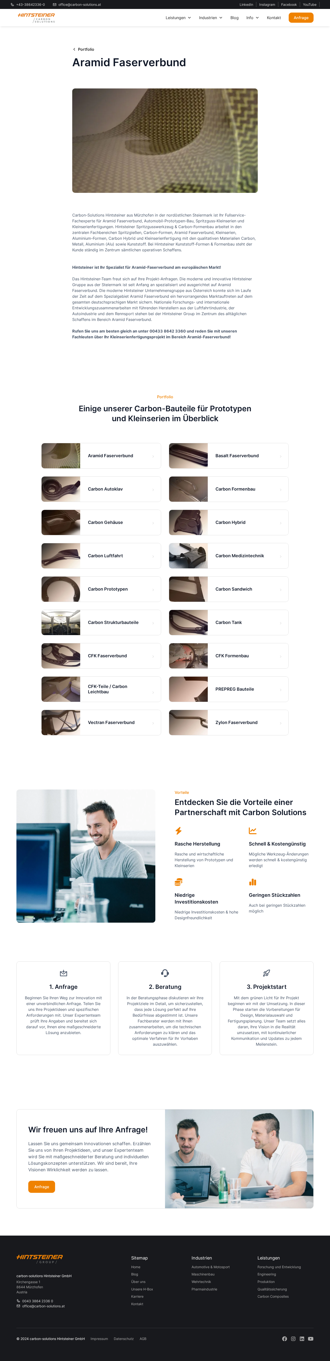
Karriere (137, 1296)
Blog (234, 17)
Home (135, 1267)
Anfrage (301, 17)
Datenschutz (124, 1339)
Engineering (267, 1274)
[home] (36, 17)
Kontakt (274, 17)
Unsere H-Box (142, 1289)
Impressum (99, 1339)
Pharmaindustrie (204, 1289)
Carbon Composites (273, 1296)
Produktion (266, 1282)
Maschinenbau (203, 1274)
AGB (143, 1339)
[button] (178, 17)
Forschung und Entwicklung (279, 1267)
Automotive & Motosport (211, 1267)
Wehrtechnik (201, 1282)
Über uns (138, 1282)
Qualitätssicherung (272, 1289)
